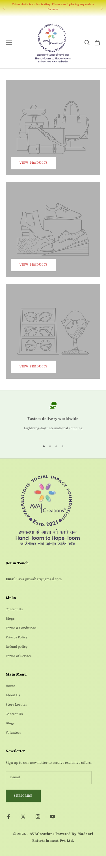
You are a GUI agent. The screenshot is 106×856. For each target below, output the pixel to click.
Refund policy (16, 647)
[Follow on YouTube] (52, 816)
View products (34, 163)
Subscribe (23, 796)
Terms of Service (19, 656)
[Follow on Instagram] (38, 816)
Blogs (10, 619)
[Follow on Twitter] (23, 816)
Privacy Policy (16, 638)
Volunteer (13, 733)
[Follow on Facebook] (8, 816)
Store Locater (16, 705)
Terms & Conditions (21, 628)
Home (10, 686)
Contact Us (14, 609)
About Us (13, 695)
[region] (53, 419)
